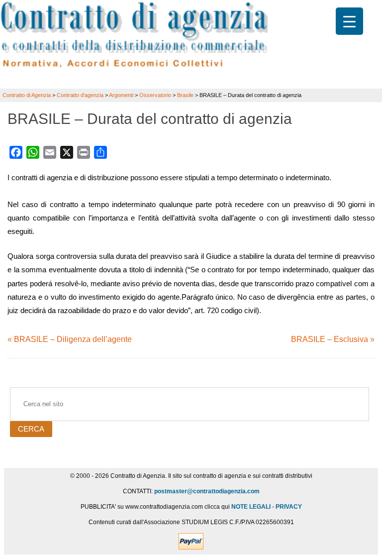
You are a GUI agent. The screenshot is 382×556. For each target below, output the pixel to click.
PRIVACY (289, 506)
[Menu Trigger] (349, 21)
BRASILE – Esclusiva (329, 339)
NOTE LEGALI (251, 506)
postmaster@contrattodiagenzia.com (207, 491)
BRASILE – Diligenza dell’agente (73, 339)
